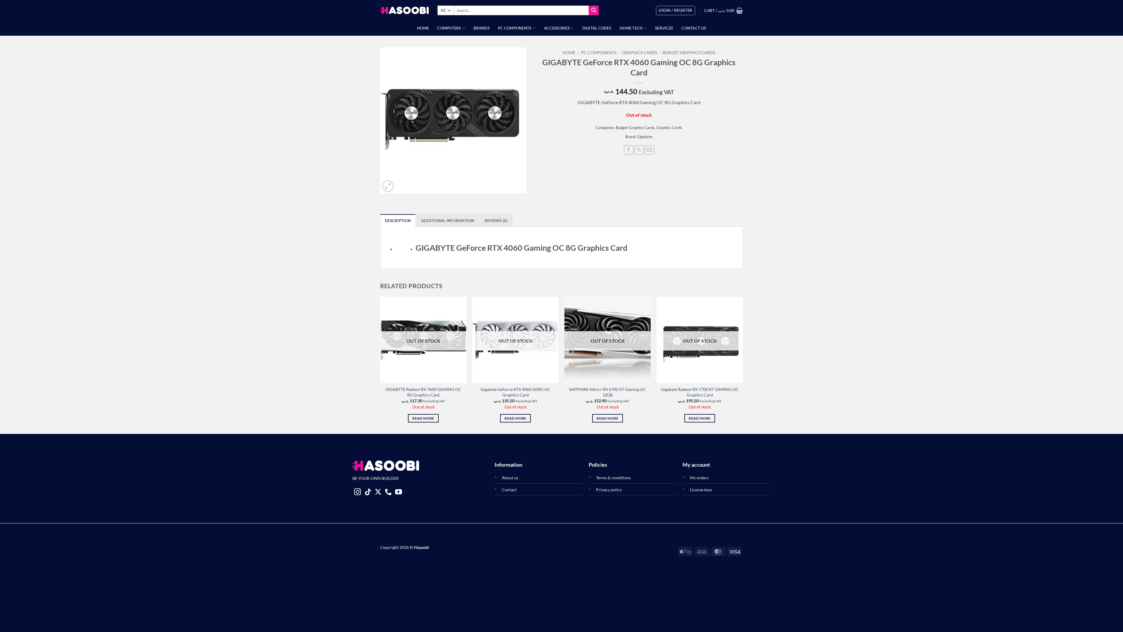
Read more (423, 418)
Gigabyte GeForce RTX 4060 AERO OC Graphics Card (515, 392)
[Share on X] (639, 150)
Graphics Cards (639, 52)
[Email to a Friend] (649, 150)
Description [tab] (398, 220)
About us (510, 477)
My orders (699, 477)
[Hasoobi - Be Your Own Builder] (404, 10)
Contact (509, 489)
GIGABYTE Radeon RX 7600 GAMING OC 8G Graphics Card (423, 392)
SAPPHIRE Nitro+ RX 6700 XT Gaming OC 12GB (607, 392)
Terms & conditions (613, 477)
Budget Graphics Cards (689, 52)
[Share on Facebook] (628, 150)
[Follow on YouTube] (398, 492)
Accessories (557, 28)
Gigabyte (644, 136)
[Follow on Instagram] (357, 492)
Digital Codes (596, 28)
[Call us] (388, 492)
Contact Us (693, 28)
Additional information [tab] (447, 220)
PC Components (514, 28)
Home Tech (631, 28)
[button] (675, 10)
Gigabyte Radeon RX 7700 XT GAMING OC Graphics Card (700, 392)
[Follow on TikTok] (367, 492)
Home (423, 28)
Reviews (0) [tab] (496, 220)
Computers (449, 28)
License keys (701, 489)
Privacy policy (609, 489)
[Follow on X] (378, 492)
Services (664, 28)
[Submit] (594, 11)
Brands (481, 28)
